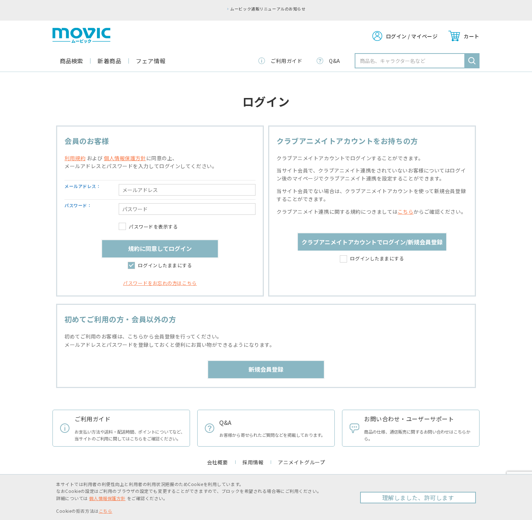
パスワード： (78, 205)
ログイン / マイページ (412, 36)
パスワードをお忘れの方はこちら (160, 283)
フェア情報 (151, 60)
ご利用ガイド (286, 60)
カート (472, 36)
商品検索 (71, 60)
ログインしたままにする (165, 265)
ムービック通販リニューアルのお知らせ (267, 9)
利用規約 (74, 158)
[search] (472, 60)
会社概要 (217, 462)
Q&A (334, 60)
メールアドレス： (82, 186)
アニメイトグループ (301, 462)
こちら (406, 211)
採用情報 (252, 462)
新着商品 (109, 60)
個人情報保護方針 (125, 158)
